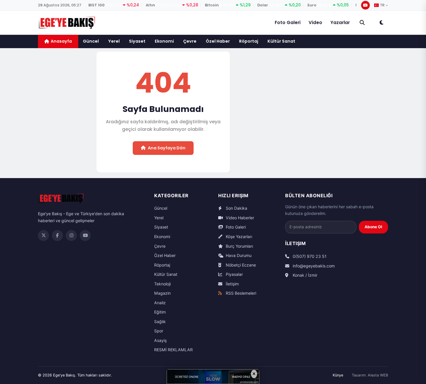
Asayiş (160, 340)
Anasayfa (61, 41)
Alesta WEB (378, 375)
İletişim (232, 283)
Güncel (91, 41)
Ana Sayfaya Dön (166, 148)
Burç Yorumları (239, 246)
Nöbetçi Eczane (240, 264)
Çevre (189, 41)
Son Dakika (236, 208)
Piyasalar (234, 274)
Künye (338, 375)
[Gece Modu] (381, 23)
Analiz (160, 302)
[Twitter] (43, 235)
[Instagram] (71, 235)
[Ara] (362, 22)
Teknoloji (162, 283)
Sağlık (160, 321)
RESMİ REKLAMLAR (173, 349)
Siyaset (137, 41)
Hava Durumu (238, 255)
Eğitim (160, 311)
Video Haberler (239, 217)
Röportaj (248, 41)
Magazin (162, 293)
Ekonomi (164, 41)
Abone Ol (373, 226)
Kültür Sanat (281, 41)
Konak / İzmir (304, 275)
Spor (158, 330)
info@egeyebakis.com (313, 265)
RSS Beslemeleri (240, 293)
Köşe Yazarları (238, 236)
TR (382, 5)
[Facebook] (57, 235)
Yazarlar (340, 22)
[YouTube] (365, 5)
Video (315, 22)
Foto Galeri (288, 22)
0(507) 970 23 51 (309, 256)
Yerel (114, 41)
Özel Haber (218, 41)
